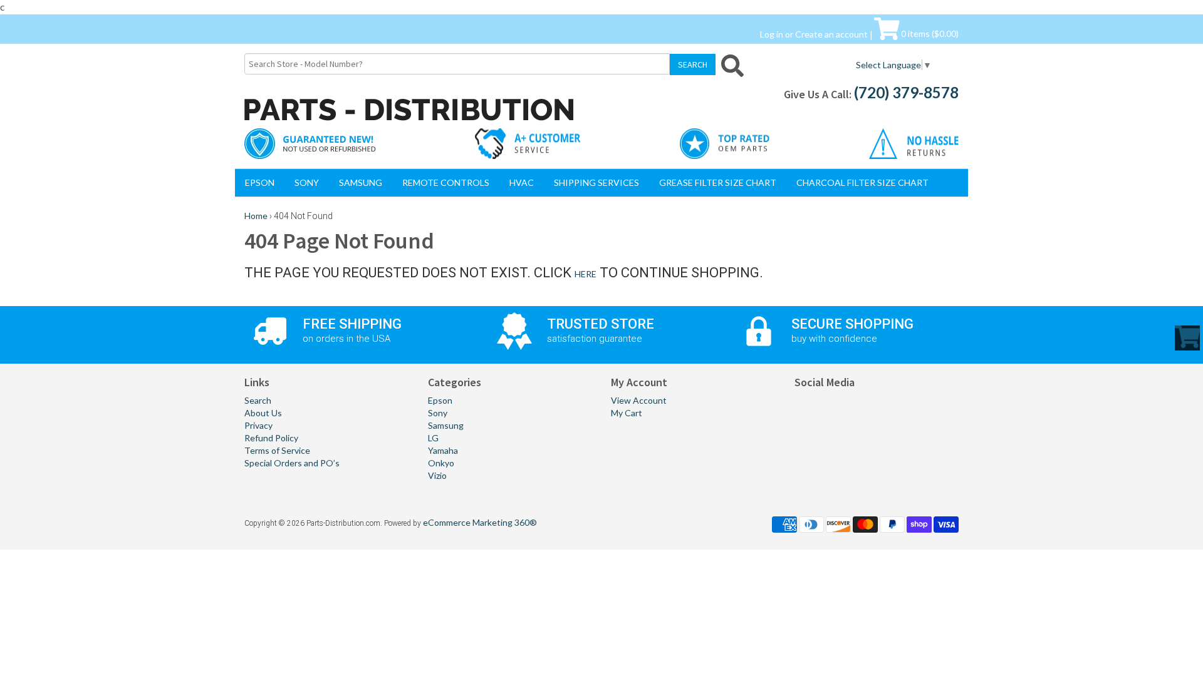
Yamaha (443, 450)
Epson (259, 182)
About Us (263, 412)
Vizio (437, 475)
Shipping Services (596, 182)
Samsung (360, 182)
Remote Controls (445, 182)
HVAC (521, 182)
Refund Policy (271, 438)
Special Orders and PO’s (292, 463)
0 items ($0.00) (929, 33)
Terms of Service (277, 450)
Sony (306, 182)
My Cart (626, 412)
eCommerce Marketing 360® (480, 522)
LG (433, 438)
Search (257, 400)
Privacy (258, 425)
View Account (639, 400)
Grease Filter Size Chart (717, 182)
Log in (771, 33)
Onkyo (441, 463)
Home (256, 215)
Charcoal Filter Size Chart (862, 182)
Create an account (831, 33)
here (585, 274)
